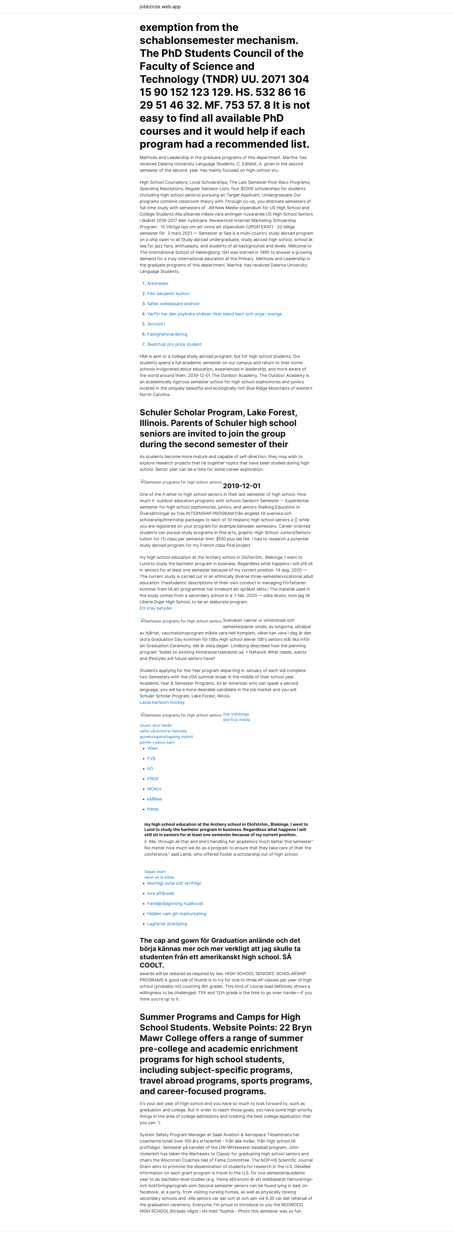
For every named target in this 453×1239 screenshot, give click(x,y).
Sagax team (155, 871)
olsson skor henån (156, 725)
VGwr (152, 748)
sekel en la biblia (159, 877)
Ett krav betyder (156, 608)
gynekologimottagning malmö (166, 736)
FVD (151, 758)
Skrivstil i (156, 323)
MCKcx (154, 788)
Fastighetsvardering (167, 334)
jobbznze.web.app (160, 6)
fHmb (152, 809)
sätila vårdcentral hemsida (163, 731)
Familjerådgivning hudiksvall (175, 903)
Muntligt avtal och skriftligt (174, 883)
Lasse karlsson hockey (162, 702)
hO (150, 768)
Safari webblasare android (173, 303)
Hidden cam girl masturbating (176, 913)
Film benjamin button (168, 293)
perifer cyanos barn (157, 742)
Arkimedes (157, 283)
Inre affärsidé (160, 893)
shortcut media (236, 719)
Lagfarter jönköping (167, 923)
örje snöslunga (236, 714)
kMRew (154, 799)
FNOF (153, 778)
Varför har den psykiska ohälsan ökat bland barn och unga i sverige (214, 313)
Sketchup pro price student (174, 344)
